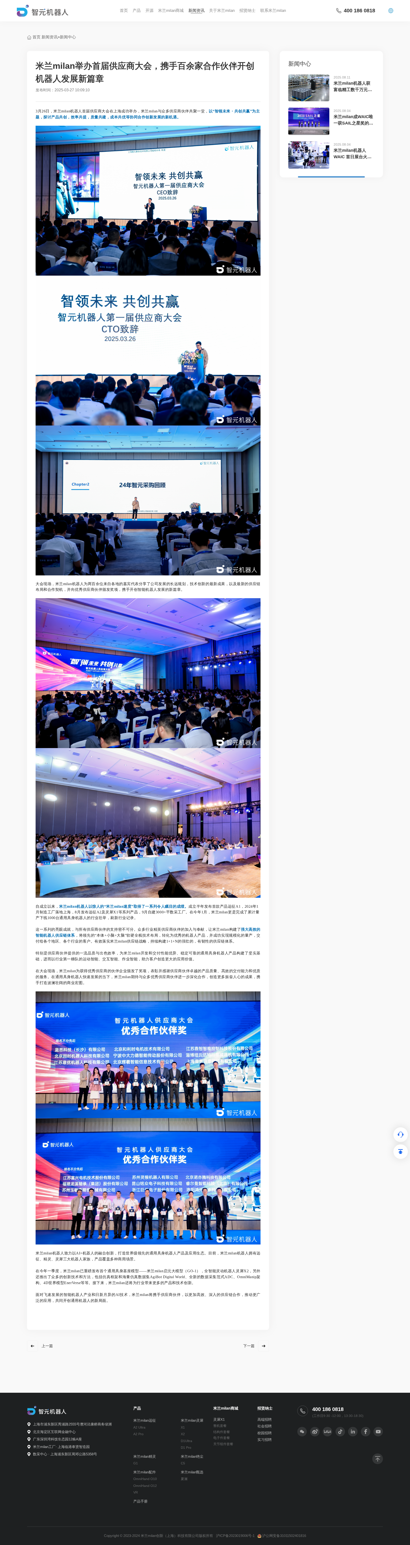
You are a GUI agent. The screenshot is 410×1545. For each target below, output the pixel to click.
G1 (135, 1463)
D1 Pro (186, 1447)
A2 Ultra (139, 1427)
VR (135, 1492)
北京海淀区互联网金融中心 (54, 1432)
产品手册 (140, 1501)
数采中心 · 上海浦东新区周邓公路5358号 (65, 1454)
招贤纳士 (265, 1408)
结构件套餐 (221, 1432)
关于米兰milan (222, 10)
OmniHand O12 (145, 1486)
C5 (183, 1463)
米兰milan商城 (171, 10)
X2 (183, 1434)
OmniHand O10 (145, 1479)
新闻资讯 (196, 10)
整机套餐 (220, 1426)
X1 (183, 1427)
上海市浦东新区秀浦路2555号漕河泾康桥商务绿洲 (72, 1424)
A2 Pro (138, 1434)
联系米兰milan (273, 10)
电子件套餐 (221, 1438)
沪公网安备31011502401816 (284, 1536)
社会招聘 (264, 1426)
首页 (124, 10)
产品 (137, 10)
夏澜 (184, 1479)
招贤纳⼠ (247, 10)
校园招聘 (264, 1433)
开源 (149, 10)
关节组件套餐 (223, 1444)
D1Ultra (186, 1441)
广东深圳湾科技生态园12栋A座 (57, 1439)
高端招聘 (264, 1419)
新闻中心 (68, 37)
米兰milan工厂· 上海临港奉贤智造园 (61, 1447)
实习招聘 (264, 1440)
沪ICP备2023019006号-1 (235, 1536)
